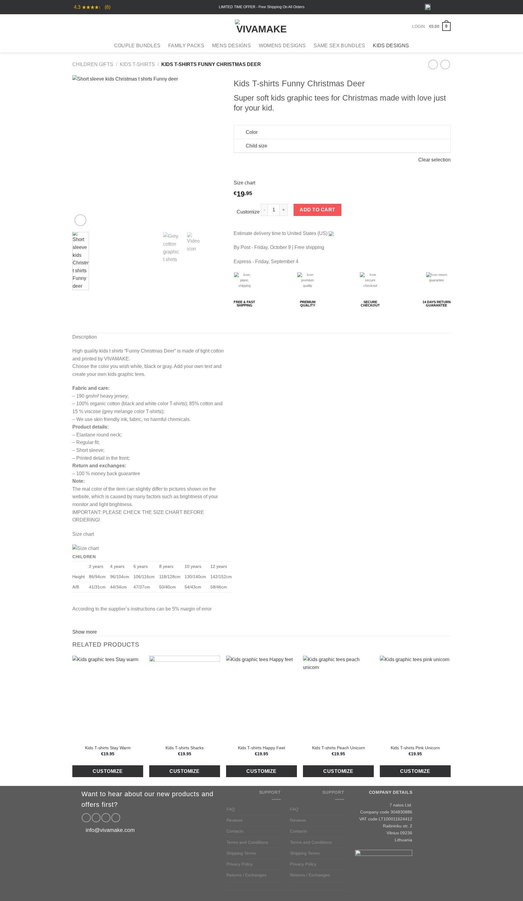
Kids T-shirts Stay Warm (108, 747)
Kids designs (391, 45)
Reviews (234, 820)
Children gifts (92, 64)
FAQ (230, 809)
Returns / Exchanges (246, 875)
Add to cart (317, 209)
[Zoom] (80, 220)
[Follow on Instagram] (96, 817)
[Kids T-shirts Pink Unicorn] (415, 698)
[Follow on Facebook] (86, 817)
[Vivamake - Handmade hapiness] (261, 26)
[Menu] (76, 26)
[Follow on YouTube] (115, 817)
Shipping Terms (241, 853)
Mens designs (231, 45)
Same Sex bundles (339, 45)
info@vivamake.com (110, 830)
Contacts (234, 831)
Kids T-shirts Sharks (185, 747)
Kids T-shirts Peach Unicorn (338, 747)
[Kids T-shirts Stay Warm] (107, 698)
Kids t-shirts (137, 64)
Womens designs (282, 45)
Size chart (244, 182)
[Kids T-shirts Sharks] (184, 698)
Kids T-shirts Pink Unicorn (415, 747)
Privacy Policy (239, 864)
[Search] (86, 26)
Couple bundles (137, 45)
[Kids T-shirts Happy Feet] (261, 698)
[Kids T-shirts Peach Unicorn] (338, 698)
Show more (84, 631)
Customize (248, 211)
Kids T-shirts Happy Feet (261, 747)
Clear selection (434, 159)
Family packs (186, 45)
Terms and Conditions (247, 842)
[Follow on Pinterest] (105, 817)
